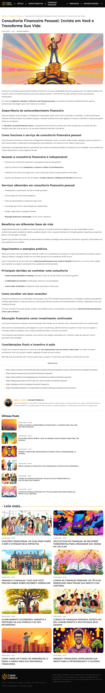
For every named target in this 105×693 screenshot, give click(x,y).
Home (4, 16)
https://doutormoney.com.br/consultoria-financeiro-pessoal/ (29, 373)
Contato (28, 683)
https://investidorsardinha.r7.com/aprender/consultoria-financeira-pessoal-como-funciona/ (41, 388)
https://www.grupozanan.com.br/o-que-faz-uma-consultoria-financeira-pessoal (36, 381)
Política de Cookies (26, 686)
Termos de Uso (39, 683)
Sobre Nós (11, 683)
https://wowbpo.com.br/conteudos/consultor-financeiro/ (27, 384)
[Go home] (7, 4)
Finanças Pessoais (16, 16)
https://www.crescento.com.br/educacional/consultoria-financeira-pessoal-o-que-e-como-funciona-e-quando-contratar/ (52, 370)
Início (4, 683)
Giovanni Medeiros (23, 31)
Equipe (20, 683)
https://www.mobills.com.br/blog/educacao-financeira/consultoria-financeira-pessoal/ (38, 377)
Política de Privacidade (9, 686)
